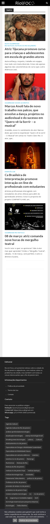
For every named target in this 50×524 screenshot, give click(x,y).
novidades (29, 475)
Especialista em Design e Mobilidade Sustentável (23, 447)
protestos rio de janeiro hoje (16, 490)
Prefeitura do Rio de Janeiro (16, 482)
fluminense (10, 463)
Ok (15, 520)
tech (36, 498)
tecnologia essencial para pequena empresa (22, 502)
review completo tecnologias (16, 494)
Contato (11, 394)
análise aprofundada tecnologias (17, 432)
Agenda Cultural (11, 424)
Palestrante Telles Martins (15, 478)
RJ (6, 498)
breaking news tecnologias (15, 440)
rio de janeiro (39, 494)
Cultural (39, 440)
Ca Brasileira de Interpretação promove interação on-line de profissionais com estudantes (25, 180)
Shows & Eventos (22, 103)
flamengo (30, 459)
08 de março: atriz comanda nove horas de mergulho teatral (24, 240)
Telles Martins (22, 506)
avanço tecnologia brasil (34, 436)
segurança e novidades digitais (21, 498)
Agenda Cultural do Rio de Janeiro (18, 428)
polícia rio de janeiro (34, 478)
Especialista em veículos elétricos (18, 455)
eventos (35, 455)
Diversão (8, 172)
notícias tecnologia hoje (14, 475)
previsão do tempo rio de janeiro (18, 486)
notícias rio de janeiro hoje (15, 471)
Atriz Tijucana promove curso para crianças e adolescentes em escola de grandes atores (25, 52)
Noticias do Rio (22, 463)
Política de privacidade (16, 386)
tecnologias (10, 506)
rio (30, 494)
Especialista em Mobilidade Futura (18, 451)
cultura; (30, 440)
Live (13, 172)
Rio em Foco (20, 233)
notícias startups (34, 471)
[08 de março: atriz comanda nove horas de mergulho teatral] (25, 216)
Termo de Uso (13, 390)
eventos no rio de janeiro (15, 459)
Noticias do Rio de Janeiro (15, 467)
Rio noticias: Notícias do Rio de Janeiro (20, 46)
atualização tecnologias (14, 436)
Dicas (7, 44)
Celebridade (14, 44)
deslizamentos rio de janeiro (16, 443)
